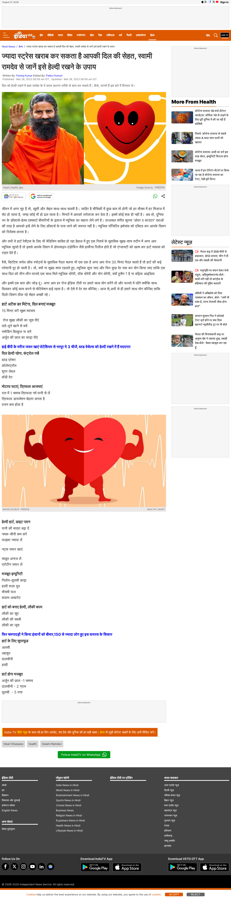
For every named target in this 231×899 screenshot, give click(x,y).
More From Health (193, 102)
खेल (92, 35)
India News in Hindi (67, 785)
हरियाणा (167, 830)
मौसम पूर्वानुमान (8, 828)
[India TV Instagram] (23, 866)
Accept (174, 894)
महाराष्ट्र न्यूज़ (170, 810)
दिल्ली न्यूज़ (169, 790)
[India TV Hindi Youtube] (217, 2)
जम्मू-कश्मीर (169, 840)
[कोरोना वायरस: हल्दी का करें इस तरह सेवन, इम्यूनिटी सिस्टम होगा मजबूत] (182, 156)
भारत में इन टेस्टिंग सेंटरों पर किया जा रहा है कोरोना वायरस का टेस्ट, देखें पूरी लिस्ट (212, 175)
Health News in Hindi (68, 825)
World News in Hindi (67, 790)
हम (3, 790)
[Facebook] (5, 866)
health (33, 744)
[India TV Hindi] (24, 35)
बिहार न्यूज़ (169, 800)
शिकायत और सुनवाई (11, 800)
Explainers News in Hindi (70, 820)
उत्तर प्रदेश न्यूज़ (171, 785)
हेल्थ (152, 35)
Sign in (224, 2)
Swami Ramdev (52, 744)
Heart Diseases (13, 744)
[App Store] (127, 867)
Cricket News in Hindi (68, 805)
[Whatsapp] (155, 196)
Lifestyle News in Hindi (69, 830)
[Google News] (14, 196)
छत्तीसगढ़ (168, 835)
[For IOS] (214, 867)
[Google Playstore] (95, 867)
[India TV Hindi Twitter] (213, 2)
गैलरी (129, 35)
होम (41, 35)
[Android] (206, 2)
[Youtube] (32, 866)
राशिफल (110, 35)
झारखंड (167, 845)
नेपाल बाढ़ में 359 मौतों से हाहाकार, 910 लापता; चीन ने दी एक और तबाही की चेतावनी (211, 256)
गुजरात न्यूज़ (169, 820)
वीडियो (50, 35)
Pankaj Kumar (24, 75)
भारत (60, 35)
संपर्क (4, 785)
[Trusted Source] (41, 196)
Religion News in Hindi (69, 815)
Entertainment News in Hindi (72, 795)
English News (10, 810)
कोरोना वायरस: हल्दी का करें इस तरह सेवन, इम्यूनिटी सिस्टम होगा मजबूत (211, 156)
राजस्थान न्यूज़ (170, 815)
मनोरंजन (81, 35)
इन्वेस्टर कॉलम (8, 805)
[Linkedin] (41, 866)
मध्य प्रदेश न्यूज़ (171, 805)
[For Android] (182, 867)
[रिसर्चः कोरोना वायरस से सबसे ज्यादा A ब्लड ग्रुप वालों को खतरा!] (182, 138)
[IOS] (202, 2)
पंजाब (166, 825)
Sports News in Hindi (68, 800)
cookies (156, 894)
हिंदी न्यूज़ (22, 732)
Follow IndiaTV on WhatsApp (81, 754)
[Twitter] (14, 866)
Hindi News (8, 46)
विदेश (69, 35)
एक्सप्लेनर (141, 35)
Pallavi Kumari (54, 75)
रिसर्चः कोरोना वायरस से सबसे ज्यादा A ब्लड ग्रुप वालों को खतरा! (210, 138)
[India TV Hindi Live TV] (224, 35)
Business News (65, 810)
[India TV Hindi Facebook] (210, 2)
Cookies (31, 894)
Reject (195, 894)
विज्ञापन (5, 795)
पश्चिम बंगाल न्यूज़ (172, 795)
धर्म (120, 35)
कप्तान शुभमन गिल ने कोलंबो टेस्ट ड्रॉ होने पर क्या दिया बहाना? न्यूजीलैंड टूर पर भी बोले (211, 320)
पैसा (100, 35)
